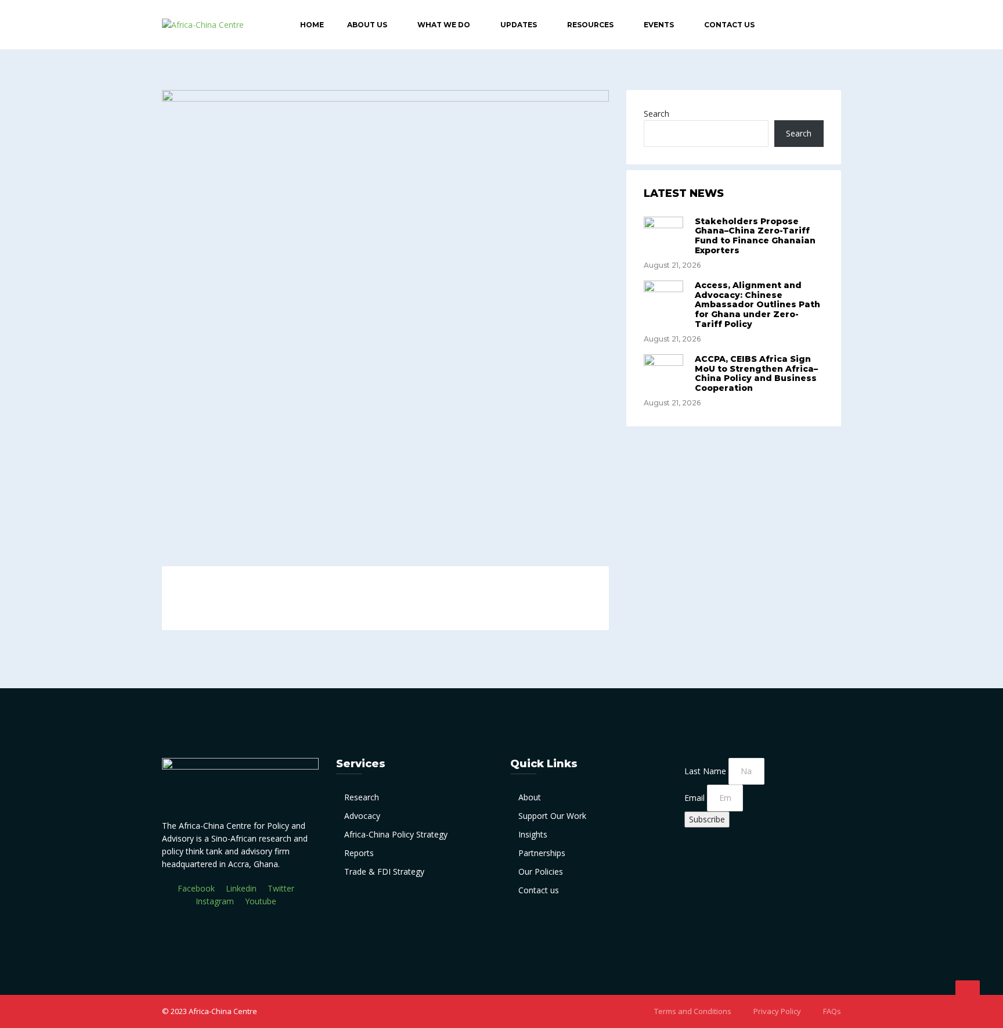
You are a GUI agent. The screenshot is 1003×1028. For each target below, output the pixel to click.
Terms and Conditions (692, 1011)
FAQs (832, 1011)
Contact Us (729, 24)
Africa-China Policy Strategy (396, 834)
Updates (518, 24)
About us (367, 24)
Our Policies (540, 871)
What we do (443, 24)
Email (695, 797)
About (529, 797)
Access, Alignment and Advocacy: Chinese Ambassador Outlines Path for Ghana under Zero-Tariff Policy (757, 304)
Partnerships (541, 852)
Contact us (538, 890)
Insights (532, 834)
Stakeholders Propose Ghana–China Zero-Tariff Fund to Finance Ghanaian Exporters (755, 236)
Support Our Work (552, 815)
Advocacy (362, 815)
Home (312, 24)
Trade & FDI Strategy (384, 871)
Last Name (706, 771)
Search (656, 113)
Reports (359, 852)
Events (659, 24)
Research (361, 797)
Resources (590, 24)
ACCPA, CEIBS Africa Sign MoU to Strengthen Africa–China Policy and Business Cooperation (756, 373)
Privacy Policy (777, 1011)
